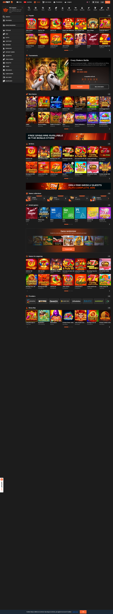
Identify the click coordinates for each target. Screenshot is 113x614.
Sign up (107, 2)
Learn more (75, 612)
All (109, 15)
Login (102, 2)
